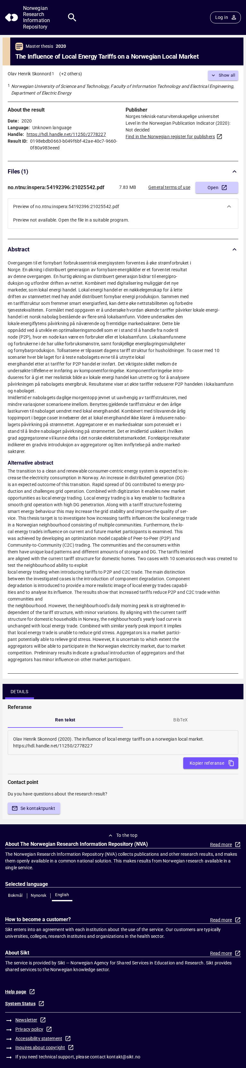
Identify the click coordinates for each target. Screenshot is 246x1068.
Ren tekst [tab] (65, 719)
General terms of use (169, 187)
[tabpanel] (123, 742)
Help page (15, 991)
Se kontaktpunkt (37, 808)
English (62, 894)
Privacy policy (29, 1029)
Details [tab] (20, 691)
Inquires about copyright (40, 1047)
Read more (221, 844)
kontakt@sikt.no (123, 1056)
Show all (227, 75)
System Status (20, 1003)
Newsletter (26, 1019)
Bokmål (15, 895)
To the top (126, 835)
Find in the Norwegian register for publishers (170, 136)
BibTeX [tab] (180, 719)
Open (213, 187)
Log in (221, 17)
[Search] (72, 17)
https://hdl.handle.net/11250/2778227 (66, 134)
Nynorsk (39, 895)
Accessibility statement (38, 1038)
